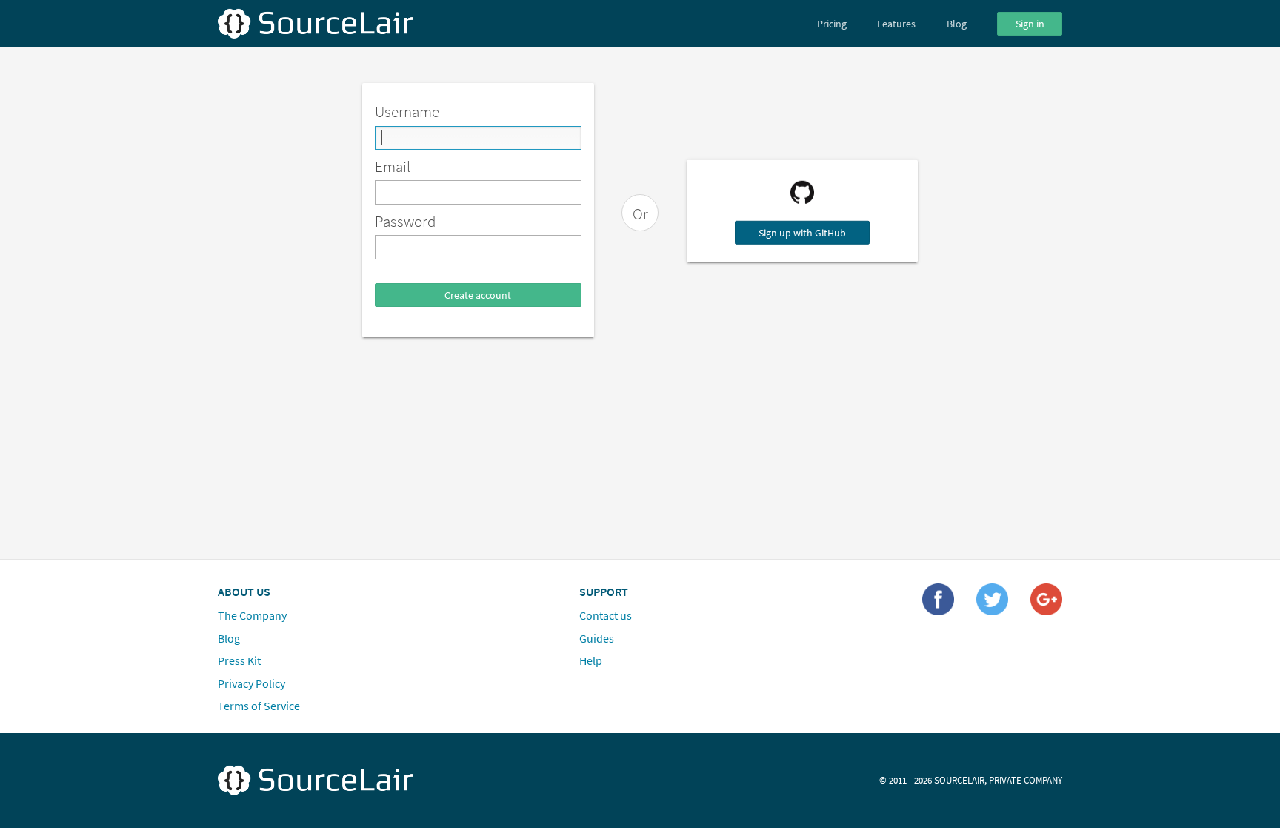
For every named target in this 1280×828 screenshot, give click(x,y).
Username (407, 112)
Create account (477, 295)
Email (392, 166)
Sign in (1030, 23)
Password (405, 221)
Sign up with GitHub (802, 232)
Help (590, 660)
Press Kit (239, 660)
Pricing (832, 23)
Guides (596, 637)
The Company (252, 615)
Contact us (605, 615)
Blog (957, 23)
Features (896, 23)
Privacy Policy (251, 682)
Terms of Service (259, 705)
